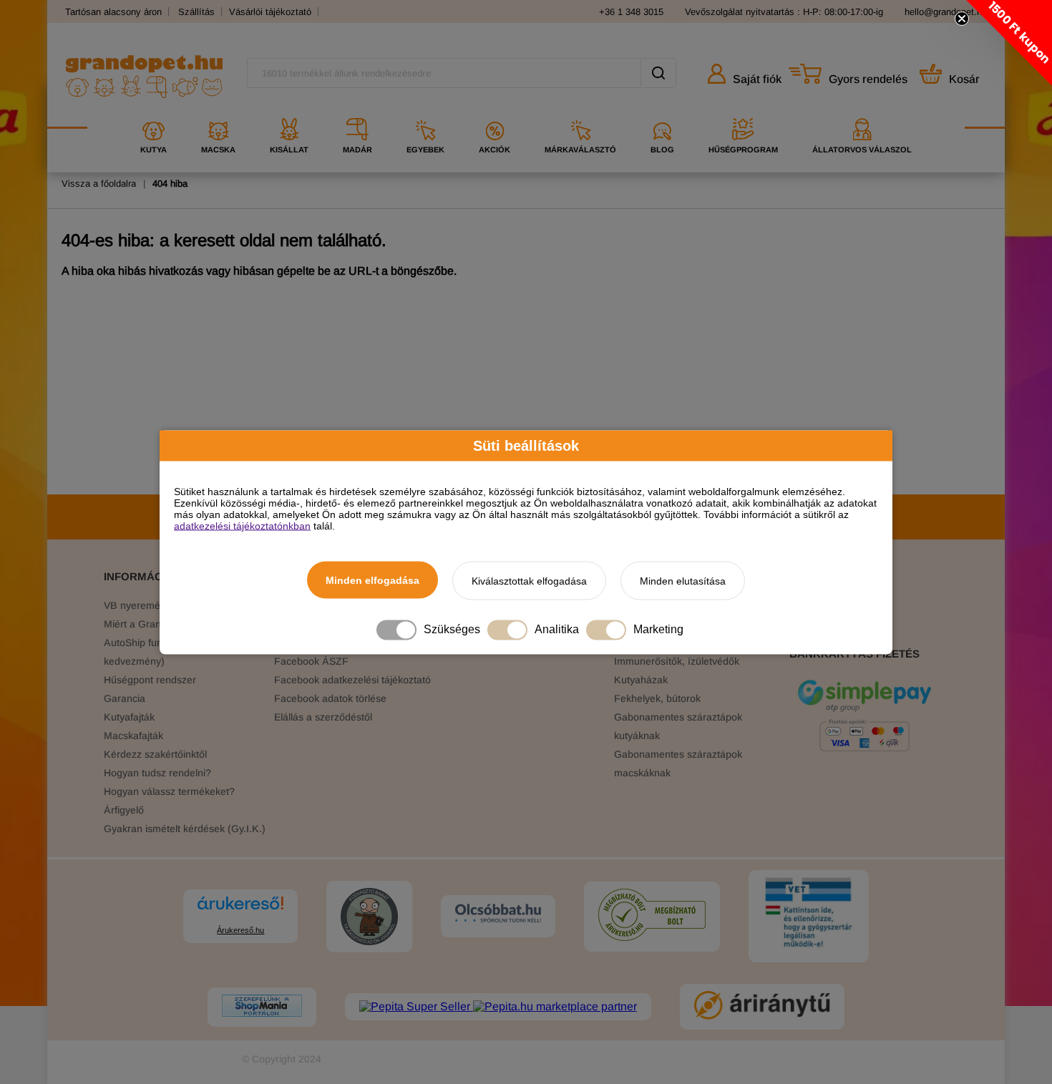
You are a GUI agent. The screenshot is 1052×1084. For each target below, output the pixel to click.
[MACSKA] (218, 113)
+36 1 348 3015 (631, 11)
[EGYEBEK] (425, 113)
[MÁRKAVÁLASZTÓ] (580, 113)
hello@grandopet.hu (946, 11)
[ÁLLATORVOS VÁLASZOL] (862, 113)
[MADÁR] (357, 113)
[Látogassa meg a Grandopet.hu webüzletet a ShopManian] (262, 1007)
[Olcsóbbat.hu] (498, 914)
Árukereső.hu (240, 930)
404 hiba (169, 183)
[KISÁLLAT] (289, 113)
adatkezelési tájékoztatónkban (242, 525)
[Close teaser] (962, 18)
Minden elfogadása (372, 579)
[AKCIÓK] (494, 113)
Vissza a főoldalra (99, 183)
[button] (1009, 43)
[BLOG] (662, 113)
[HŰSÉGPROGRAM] (743, 113)
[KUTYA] (153, 113)
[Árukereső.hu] (240, 910)
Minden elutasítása (683, 580)
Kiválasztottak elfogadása (529, 580)
